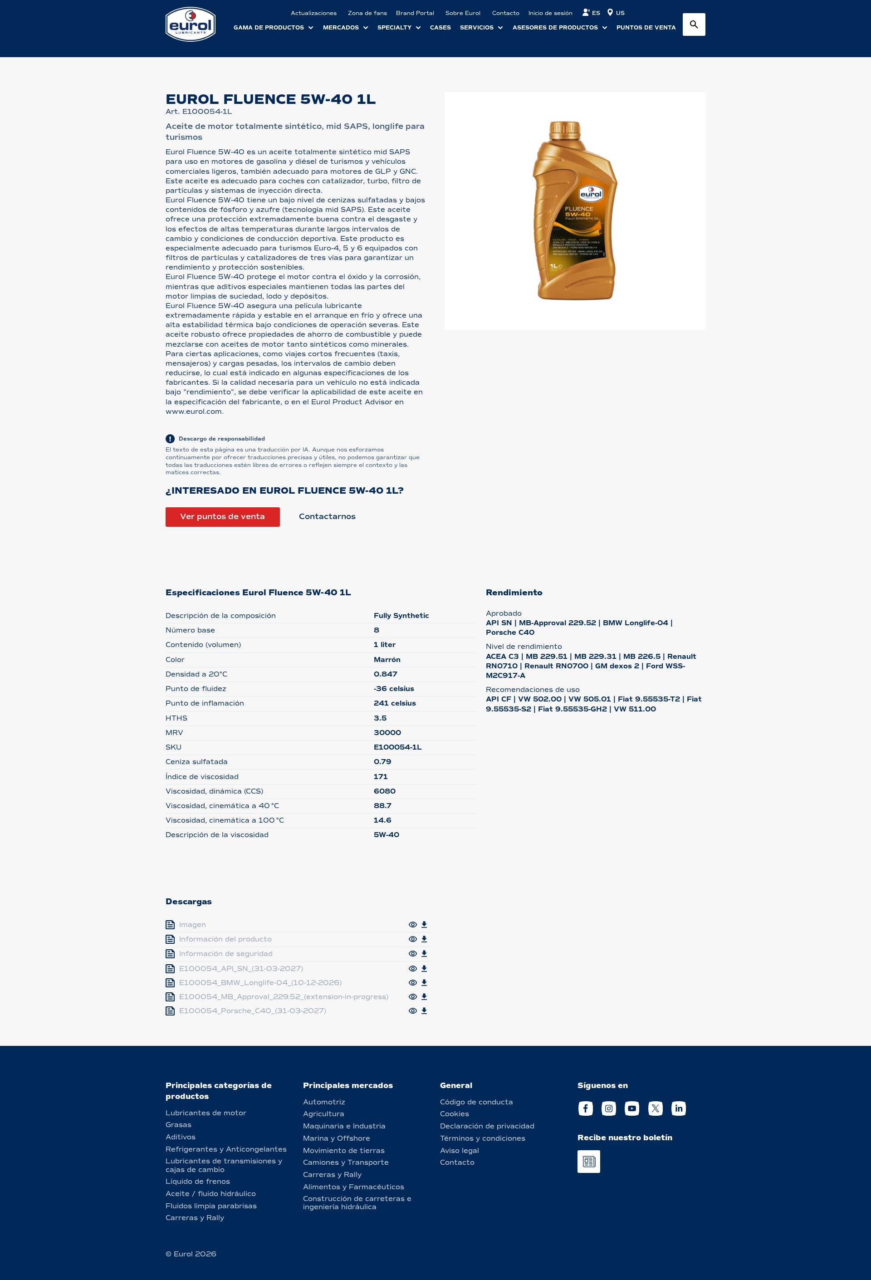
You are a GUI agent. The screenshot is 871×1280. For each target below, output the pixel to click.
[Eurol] (196, 24)
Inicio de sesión (550, 13)
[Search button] (694, 24)
